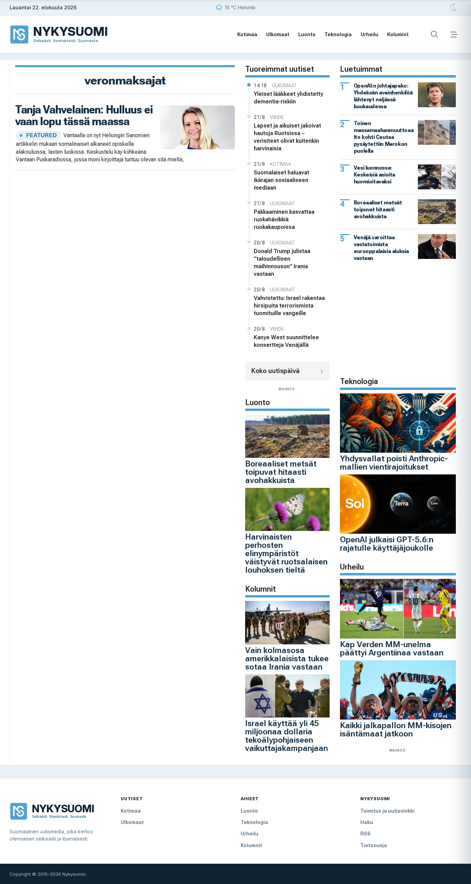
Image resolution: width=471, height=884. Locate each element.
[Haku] (434, 34)
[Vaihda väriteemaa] (453, 7)
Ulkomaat (277, 34)
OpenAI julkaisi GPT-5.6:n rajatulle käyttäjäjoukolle (386, 544)
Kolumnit (398, 34)
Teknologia (338, 34)
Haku (366, 822)
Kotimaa (247, 34)
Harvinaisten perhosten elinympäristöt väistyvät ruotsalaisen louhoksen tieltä (286, 553)
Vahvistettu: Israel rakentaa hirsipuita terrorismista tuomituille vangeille (289, 306)
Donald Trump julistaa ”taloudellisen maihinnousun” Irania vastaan (282, 262)
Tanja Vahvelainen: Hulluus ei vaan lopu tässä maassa (84, 115)
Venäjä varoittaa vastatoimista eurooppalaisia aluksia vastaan (381, 247)
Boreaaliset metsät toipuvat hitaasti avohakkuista (281, 472)
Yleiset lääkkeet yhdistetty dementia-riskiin (288, 98)
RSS (365, 833)
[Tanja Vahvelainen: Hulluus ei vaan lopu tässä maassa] (197, 126)
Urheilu (369, 34)
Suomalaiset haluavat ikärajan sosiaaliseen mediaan (281, 180)
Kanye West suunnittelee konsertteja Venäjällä (286, 341)
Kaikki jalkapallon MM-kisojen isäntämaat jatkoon (395, 730)
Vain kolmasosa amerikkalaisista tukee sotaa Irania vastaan (287, 658)
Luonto (306, 34)
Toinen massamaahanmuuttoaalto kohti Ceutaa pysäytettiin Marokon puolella (383, 137)
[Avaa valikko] (453, 34)
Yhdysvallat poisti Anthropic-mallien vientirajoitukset (394, 463)
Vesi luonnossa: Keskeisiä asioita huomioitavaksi (374, 174)
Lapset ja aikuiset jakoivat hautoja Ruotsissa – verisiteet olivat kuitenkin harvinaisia (287, 137)
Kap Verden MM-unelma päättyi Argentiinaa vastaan (391, 648)
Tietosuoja (373, 845)
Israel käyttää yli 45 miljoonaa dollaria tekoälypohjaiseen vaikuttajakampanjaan (286, 736)
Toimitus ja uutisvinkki (387, 811)
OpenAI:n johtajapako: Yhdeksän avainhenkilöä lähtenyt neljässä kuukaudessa (383, 96)
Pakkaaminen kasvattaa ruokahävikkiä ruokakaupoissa (284, 219)
